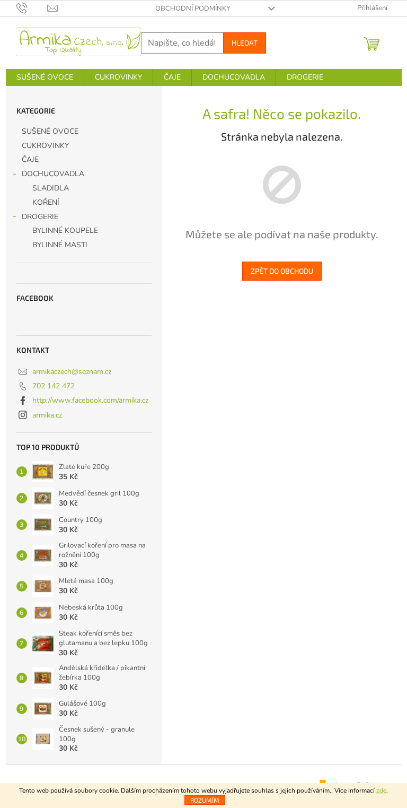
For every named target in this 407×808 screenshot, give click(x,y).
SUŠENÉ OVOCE (50, 131)
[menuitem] (45, 77)
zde (381, 790)
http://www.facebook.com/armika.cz (90, 400)
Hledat (245, 42)
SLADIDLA (50, 188)
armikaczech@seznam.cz (71, 372)
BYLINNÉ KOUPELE (65, 230)
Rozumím (204, 800)
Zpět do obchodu (282, 270)
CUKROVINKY (45, 146)
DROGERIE (40, 217)
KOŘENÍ (45, 202)
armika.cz (47, 415)
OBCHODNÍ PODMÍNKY (193, 8)
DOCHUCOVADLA (53, 174)
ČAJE (30, 159)
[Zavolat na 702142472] (32, 8)
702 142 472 (53, 386)
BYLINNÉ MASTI (59, 245)
